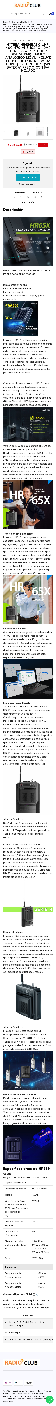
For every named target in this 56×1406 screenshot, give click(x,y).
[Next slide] (50, 131)
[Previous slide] (5, 131)
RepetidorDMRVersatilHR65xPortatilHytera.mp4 (31, 1339)
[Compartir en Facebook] (15, 197)
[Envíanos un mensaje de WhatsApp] (50, 1400)
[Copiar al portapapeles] (41, 197)
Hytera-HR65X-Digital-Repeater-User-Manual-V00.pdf (27, 1324)
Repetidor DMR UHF (21, 22)
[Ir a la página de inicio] (28, 5)
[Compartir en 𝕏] (21, 197)
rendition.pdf (15, 1332)
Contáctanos (29, 177)
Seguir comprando (28, 184)
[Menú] (3, 14)
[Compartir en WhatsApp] (28, 197)
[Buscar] (42, 14)
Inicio (5, 22)
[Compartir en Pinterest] (34, 197)
